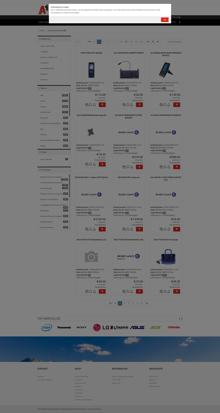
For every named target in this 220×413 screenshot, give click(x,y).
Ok (165, 20)
